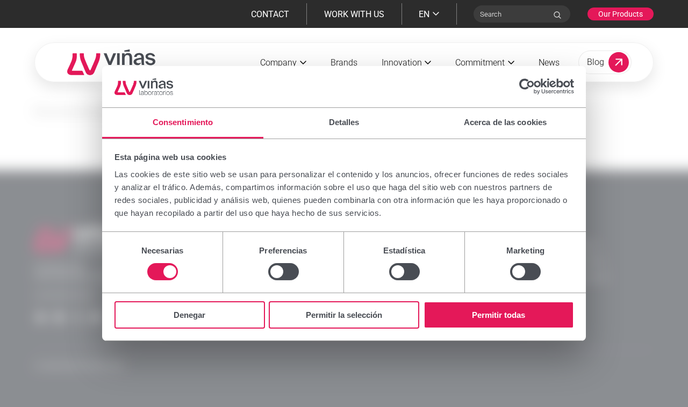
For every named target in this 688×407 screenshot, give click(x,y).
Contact (270, 14)
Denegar (189, 314)
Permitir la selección (344, 314)
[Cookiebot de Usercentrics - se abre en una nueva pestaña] (527, 86)
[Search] (557, 15)
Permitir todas (498, 314)
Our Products (620, 14)
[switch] (283, 271)
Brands (344, 62)
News (549, 62)
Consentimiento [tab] (183, 122)
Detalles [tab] (344, 122)
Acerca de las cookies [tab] (505, 122)
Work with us (354, 14)
